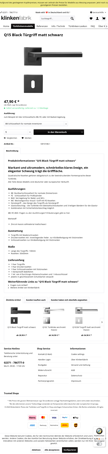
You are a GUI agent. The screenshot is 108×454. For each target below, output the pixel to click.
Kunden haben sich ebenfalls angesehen (69, 300)
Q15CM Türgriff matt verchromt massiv (86, 328)
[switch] (99, 444)
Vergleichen (11, 138)
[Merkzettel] (91, 18)
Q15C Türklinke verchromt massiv (54, 328)
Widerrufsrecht (44, 370)
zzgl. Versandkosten (19, 105)
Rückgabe (42, 365)
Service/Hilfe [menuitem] (98, 12)
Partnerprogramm (46, 381)
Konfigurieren (70, 450)
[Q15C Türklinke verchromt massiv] (54, 315)
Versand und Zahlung (80, 365)
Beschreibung (12, 151)
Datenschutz (76, 375)
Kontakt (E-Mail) (45, 354)
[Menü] (103, 428)
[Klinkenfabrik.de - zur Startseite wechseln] (16, 19)
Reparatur (42, 375)
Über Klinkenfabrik (79, 359)
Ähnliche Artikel (13, 300)
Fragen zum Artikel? (19, 285)
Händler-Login (44, 359)
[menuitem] (57, 18)
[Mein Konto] (97, 18)
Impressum (76, 381)
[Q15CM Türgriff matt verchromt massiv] (86, 315)
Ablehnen (36, 450)
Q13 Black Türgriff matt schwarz (22, 327)
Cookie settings (77, 354)
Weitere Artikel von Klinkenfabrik (24, 287)
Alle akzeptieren (52, 450)
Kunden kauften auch (36, 300)
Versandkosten (48, 401)
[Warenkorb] (103, 18)
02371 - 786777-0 (9, 12)
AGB (73, 370)
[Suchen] (72, 18)
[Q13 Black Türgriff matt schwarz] (21, 315)
